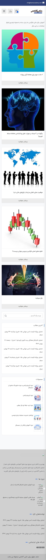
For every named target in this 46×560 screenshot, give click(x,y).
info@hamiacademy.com (34, 3)
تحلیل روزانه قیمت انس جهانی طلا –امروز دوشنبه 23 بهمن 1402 (23, 520)
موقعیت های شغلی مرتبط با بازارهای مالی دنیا (28, 192)
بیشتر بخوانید (23, 83)
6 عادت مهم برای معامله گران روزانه (31, 75)
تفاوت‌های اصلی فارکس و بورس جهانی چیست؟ (27, 251)
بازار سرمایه (39, 298)
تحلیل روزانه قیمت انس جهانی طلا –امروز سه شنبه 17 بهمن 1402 (23, 534)
